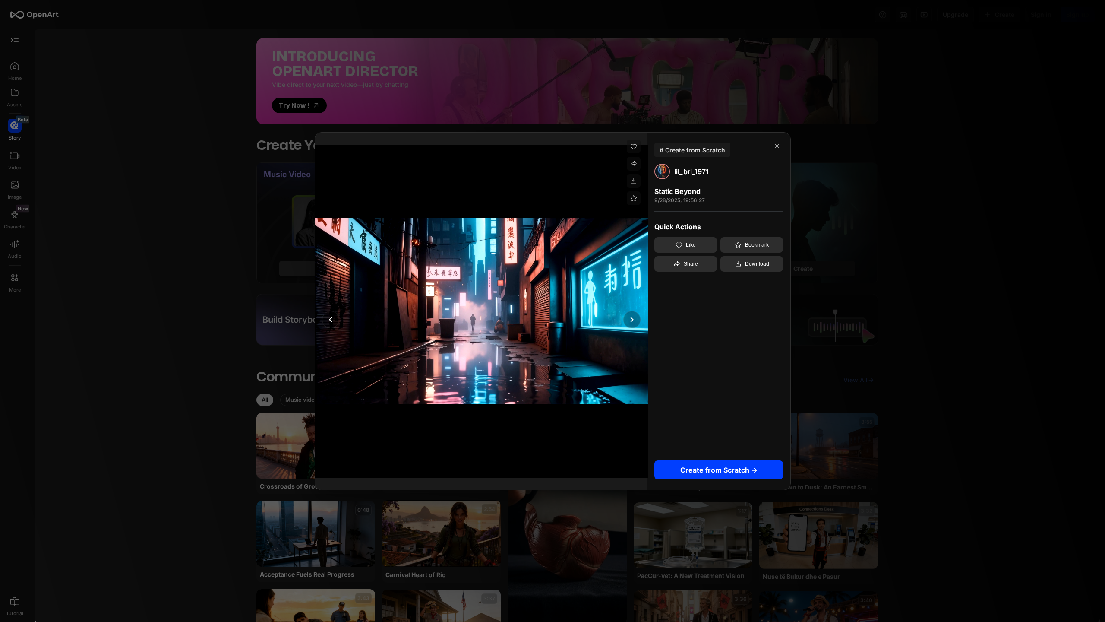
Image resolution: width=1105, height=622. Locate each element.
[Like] (634, 146)
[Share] (634, 164)
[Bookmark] (634, 198)
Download (757, 264)
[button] (330, 319)
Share (691, 264)
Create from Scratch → (719, 469)
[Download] (634, 181)
